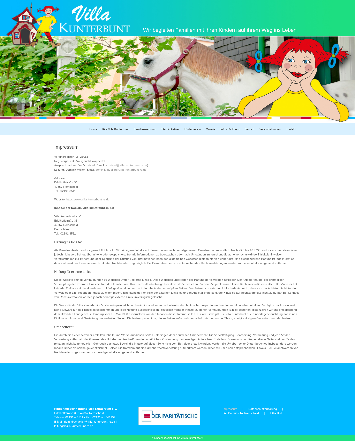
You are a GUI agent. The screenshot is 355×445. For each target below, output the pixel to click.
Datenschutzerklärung (262, 409)
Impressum (230, 409)
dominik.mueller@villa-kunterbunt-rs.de (121, 169)
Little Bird (276, 413)
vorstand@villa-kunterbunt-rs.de (126, 165)
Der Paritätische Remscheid (241, 413)
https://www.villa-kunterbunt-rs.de (87, 199)
